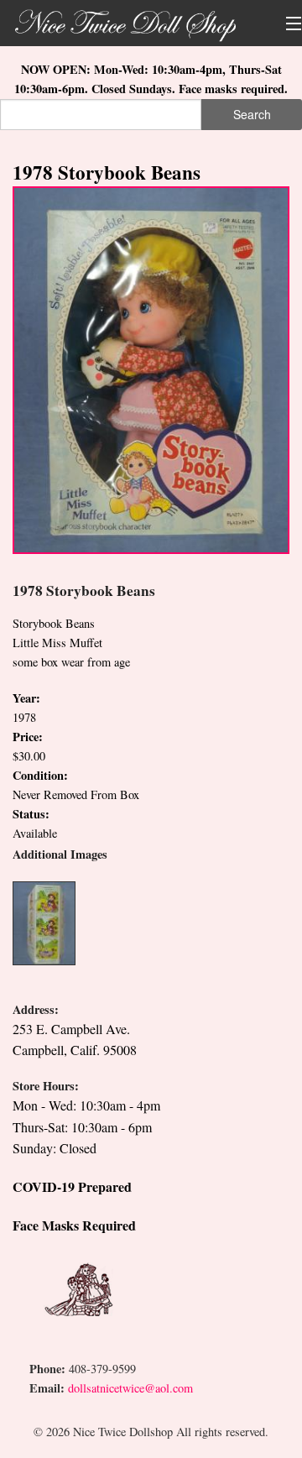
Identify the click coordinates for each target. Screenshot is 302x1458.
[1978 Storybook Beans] (151, 368)
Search (252, 114)
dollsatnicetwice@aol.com (130, 1388)
